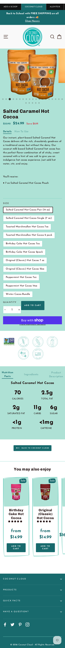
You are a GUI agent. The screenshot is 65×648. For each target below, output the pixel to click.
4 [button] (13, 99)
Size (6, 203)
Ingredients (31, 374)
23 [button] (36, 103)
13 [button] (43, 99)
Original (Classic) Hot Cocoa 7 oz (25, 260)
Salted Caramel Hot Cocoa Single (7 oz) (29, 218)
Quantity (10, 302)
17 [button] (56, 99)
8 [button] (26, 99)
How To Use (21, 131)
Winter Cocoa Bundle (18, 294)
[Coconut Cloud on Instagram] (27, 625)
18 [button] (59, 99)
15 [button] (49, 99)
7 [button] (23, 99)
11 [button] (36, 99)
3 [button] (10, 99)
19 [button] (62, 99)
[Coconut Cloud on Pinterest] (20, 625)
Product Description (56, 375)
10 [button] (33, 99)
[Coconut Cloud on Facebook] (5, 625)
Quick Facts (11, 601)
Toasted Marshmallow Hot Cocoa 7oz (27, 227)
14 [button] (46, 99)
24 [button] (39, 103)
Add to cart (16, 547)
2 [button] (6, 99)
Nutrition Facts (7, 374)
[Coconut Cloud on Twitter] (12, 625)
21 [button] (29, 103)
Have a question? (16, 612)
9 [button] (30, 99)
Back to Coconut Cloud (35, 448)
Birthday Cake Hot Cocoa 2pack (24, 252)
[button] (15, 522)
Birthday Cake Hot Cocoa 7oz (23, 243)
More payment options (33, 324)
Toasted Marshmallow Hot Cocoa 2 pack (29, 235)
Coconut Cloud (14, 579)
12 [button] (39, 99)
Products (10, 590)
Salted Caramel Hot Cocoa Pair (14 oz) (28, 210)
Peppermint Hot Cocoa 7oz (21, 277)
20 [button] (26, 103)
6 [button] (20, 99)
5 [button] (17, 99)
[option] (32, 17)
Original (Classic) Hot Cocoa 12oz (25, 269)
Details (7, 131)
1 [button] (3, 99)
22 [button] (33, 103)
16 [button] (52, 99)
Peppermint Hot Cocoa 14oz (21, 286)
